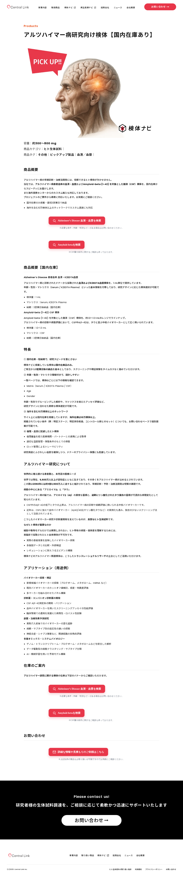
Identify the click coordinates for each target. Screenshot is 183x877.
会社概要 (131, 7)
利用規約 (138, 869)
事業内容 (42, 7)
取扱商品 (55, 7)
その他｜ (44, 155)
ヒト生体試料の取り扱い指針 (120, 869)
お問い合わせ (171, 869)
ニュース (118, 7)
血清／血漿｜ (86, 155)
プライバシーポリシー (153, 869)
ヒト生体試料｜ (54, 149)
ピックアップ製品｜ (63, 155)
